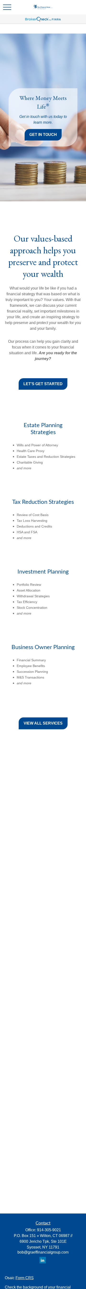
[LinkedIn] (42, 1260)
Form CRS (25, 1278)
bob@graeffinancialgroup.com (43, 1252)
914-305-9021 (49, 1230)
